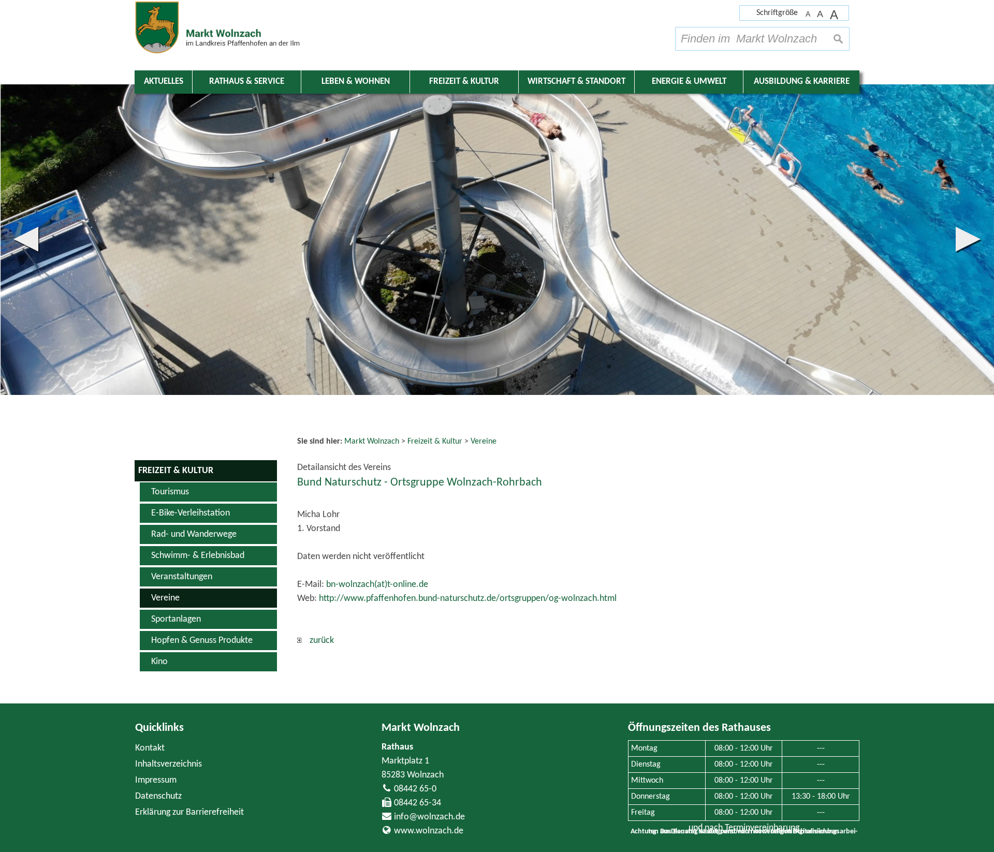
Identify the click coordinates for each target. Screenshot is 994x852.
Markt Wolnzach (421, 728)
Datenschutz (158, 796)
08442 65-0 (415, 789)
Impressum (156, 780)
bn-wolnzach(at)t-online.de (377, 585)
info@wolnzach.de (429, 817)
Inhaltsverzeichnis (168, 764)
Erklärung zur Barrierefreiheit (189, 812)
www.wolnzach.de (428, 831)
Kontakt (150, 748)
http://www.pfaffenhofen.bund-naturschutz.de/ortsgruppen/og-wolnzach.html (468, 599)
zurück (317, 640)
